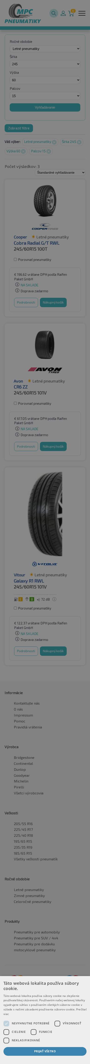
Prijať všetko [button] (45, 1051)
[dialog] (45, 1020)
